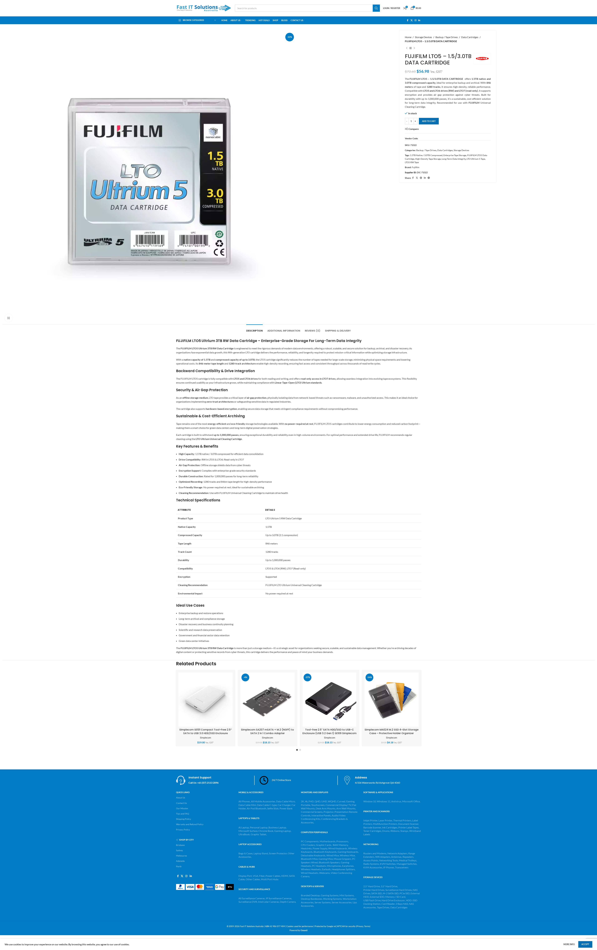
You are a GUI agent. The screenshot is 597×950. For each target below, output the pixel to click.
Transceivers (401, 867)
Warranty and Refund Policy (189, 824)
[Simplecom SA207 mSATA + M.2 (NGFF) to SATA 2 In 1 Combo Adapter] (267, 699)
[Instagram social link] (415, 20)
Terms (367, 926)
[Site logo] (204, 7)
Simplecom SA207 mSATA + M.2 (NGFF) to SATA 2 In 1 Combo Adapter (267, 731)
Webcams (324, 872)
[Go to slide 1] (297, 750)
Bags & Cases (245, 853)
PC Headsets (319, 865)
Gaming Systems (330, 895)
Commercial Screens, (312, 811)
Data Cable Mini (247, 804)
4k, (306, 801)
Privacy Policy (183, 829)
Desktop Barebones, (312, 898)
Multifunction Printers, (385, 823)
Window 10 (369, 801)
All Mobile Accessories (263, 801)
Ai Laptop (243, 827)
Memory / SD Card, (395, 896)
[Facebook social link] (408, 20)
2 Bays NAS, (402, 903)
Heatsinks (306, 848)
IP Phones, (389, 867)
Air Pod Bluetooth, (257, 808)
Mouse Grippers (342, 858)
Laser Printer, (385, 820)
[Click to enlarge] (8, 318)
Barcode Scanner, (372, 827)
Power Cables (272, 875)
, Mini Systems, (346, 895)
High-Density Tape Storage (428, 159)
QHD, (318, 801)
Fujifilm (415, 167)
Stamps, (404, 830)
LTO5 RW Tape (412, 162)
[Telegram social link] (429, 178)
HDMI (284, 875)
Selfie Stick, (273, 808)
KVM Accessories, (373, 867)
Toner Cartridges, (372, 830)
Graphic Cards (323, 844)
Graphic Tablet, (259, 834)
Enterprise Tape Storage (454, 155)
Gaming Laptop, (282, 830)
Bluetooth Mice (309, 858)
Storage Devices (423, 37)
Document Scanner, (408, 823)
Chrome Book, (266, 830)
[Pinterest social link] (421, 178)
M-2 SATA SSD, (391, 893)
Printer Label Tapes (408, 827)
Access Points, (371, 860)
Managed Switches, (407, 863)
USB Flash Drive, (372, 900)
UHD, (324, 801)
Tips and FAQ (182, 813)
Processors (342, 841)
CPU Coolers (308, 844)
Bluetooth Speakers (329, 862)
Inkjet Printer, (370, 820)
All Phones (244, 801)
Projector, (329, 811)
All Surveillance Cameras (251, 898)
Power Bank (286, 808)
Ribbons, (395, 830)
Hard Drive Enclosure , (393, 900)
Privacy (360, 926)
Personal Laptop (259, 827)
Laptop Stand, (261, 853)
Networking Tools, (389, 860)
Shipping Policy (183, 819)
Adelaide (180, 861)
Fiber (262, 875)
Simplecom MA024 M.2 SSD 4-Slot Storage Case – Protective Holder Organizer (391, 731)
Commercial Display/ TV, (339, 804)
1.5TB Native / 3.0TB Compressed (426, 155)
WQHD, (332, 801)
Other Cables (253, 879)
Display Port (245, 875)
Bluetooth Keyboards (325, 851)
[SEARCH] (376, 8)
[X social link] (412, 20)
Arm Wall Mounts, (346, 808)
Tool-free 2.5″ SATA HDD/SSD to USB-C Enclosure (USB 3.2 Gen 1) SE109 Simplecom (329, 731)
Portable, (306, 804)
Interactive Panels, (321, 815)
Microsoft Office (411, 801)
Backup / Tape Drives (446, 37)
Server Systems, (323, 902)
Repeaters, (408, 856)
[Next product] (414, 48)
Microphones (334, 865)
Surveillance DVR (247, 901)
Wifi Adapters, (383, 856)
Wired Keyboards (337, 848)
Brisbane (180, 845)
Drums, (386, 830)
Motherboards (327, 841)
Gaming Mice (326, 858)
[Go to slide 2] (300, 750)
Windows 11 (383, 801)
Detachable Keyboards (313, 855)
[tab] (254, 329)
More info (569, 944)
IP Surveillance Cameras (279, 898)
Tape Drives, (383, 907)
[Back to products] (410, 48)
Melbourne (181, 855)
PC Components (310, 841)
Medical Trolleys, (408, 860)
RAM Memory (340, 844)
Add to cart (429, 121)
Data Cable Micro (285, 801)
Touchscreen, (318, 804)
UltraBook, (244, 834)
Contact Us (181, 803)
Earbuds (326, 869)
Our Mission (182, 808)
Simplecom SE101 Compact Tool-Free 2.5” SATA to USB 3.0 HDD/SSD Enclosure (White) (205, 733)
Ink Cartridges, (390, 827)
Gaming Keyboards (348, 851)
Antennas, (397, 856)
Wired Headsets (309, 872)
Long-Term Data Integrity (454, 159)
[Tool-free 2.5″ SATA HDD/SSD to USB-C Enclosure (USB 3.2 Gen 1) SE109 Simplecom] (329, 699)
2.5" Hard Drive (371, 886)
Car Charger (284, 804)
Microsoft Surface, (248, 830)
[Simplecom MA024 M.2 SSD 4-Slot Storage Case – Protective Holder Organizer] (391, 699)
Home (408, 37)
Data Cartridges (469, 37)
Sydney (179, 850)
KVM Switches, (388, 863)
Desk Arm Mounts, (326, 808)
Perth (179, 866)
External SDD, (377, 896)
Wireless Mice (347, 855)
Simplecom (205, 737)
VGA (255, 875)
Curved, (341, 801)
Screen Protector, (278, 853)
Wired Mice (332, 855)
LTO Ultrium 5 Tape (476, 159)
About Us (180, 797)
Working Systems (332, 898)
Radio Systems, (371, 863)
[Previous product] (407, 48)
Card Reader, (388, 903)
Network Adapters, (397, 853)
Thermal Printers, (402, 820)
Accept (585, 944)
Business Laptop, (277, 827)
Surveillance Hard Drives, (399, 889)
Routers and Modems (374, 853)
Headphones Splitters (343, 869)
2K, (303, 801)
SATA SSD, (377, 893)
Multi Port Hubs (269, 879)
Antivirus (396, 801)
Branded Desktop (310, 895)
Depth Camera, (288, 901)
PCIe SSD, (405, 893)
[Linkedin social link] (419, 20)
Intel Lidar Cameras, (268, 901)
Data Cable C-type (267, 804)
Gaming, (350, 801)
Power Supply (320, 848)
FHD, (311, 801)
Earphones (348, 865)
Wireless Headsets (311, 869)
